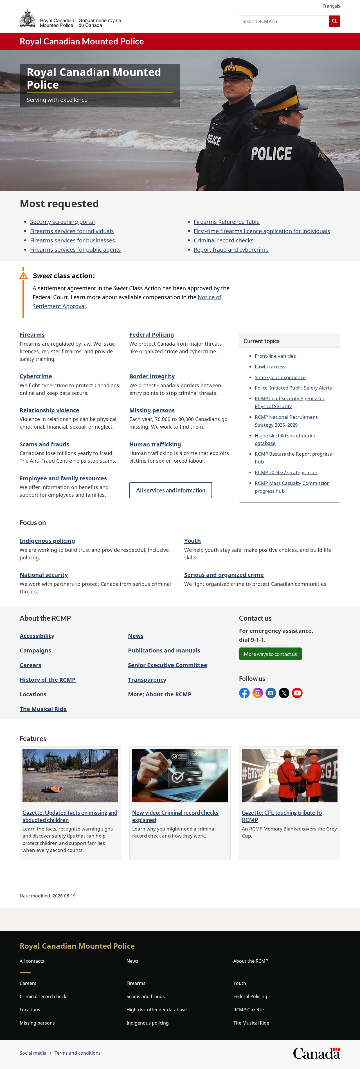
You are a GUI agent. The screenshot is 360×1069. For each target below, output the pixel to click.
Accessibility (37, 636)
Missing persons (152, 410)
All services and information (170, 490)
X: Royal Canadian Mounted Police (284, 693)
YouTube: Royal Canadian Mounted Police (297, 693)
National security (44, 575)
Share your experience (280, 377)
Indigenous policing (47, 540)
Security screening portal (62, 222)
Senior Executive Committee (167, 665)
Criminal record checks (224, 240)
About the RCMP (250, 961)
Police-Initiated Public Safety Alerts (293, 387)
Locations (33, 694)
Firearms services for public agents (75, 249)
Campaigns (35, 650)
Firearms (32, 334)
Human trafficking (155, 444)
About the (169, 694)
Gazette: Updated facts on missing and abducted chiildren (69, 816)
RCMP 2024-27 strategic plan (286, 472)
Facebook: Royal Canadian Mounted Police (244, 693)
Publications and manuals (164, 650)
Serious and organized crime (224, 575)
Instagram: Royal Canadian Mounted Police (257, 693)
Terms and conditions (78, 1053)
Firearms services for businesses (72, 240)
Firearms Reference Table (227, 222)
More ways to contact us (270, 654)
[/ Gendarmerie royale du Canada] (70, 18)
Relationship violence (49, 410)
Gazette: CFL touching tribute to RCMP (282, 816)
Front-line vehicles (275, 355)
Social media (33, 1053)
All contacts (32, 961)
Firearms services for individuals (72, 231)
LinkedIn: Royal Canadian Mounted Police (271, 693)
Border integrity (152, 376)
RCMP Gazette (248, 1010)
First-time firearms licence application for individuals (262, 231)
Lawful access (270, 366)
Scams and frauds (44, 444)
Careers (30, 665)
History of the (48, 679)
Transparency (147, 679)
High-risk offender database (157, 1010)
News (135, 636)
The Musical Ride (43, 709)
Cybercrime (36, 376)
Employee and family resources (63, 478)
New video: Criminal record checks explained (175, 816)
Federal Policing (151, 334)
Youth (192, 540)
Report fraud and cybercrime (231, 249)
